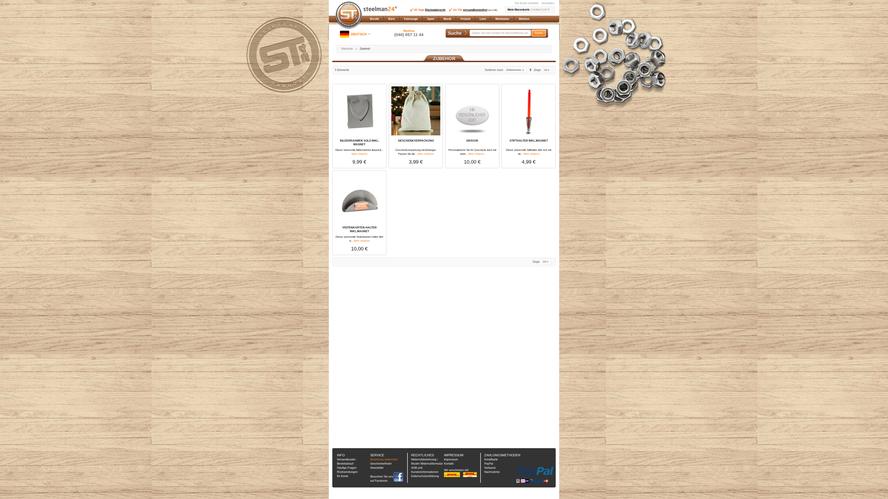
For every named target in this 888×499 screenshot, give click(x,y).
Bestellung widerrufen (384, 459)
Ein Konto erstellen (527, 3)
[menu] (461, 19)
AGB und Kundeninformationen (424, 470)
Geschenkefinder (381, 463)
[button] (356, 34)
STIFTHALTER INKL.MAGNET (528, 140)
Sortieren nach (494, 70)
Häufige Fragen (347, 467)
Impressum (451, 459)
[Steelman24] (349, 15)
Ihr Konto (342, 476)
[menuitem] (374, 19)
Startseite (347, 48)
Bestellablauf (345, 463)
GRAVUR (472, 140)
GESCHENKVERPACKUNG (416, 140)
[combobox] (500, 33)
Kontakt (448, 463)
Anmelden (548, 3)
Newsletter (377, 467)
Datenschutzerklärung (425, 476)
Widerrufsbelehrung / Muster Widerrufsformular (427, 461)
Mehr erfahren (359, 153)
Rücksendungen (347, 472)
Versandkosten (346, 459)
